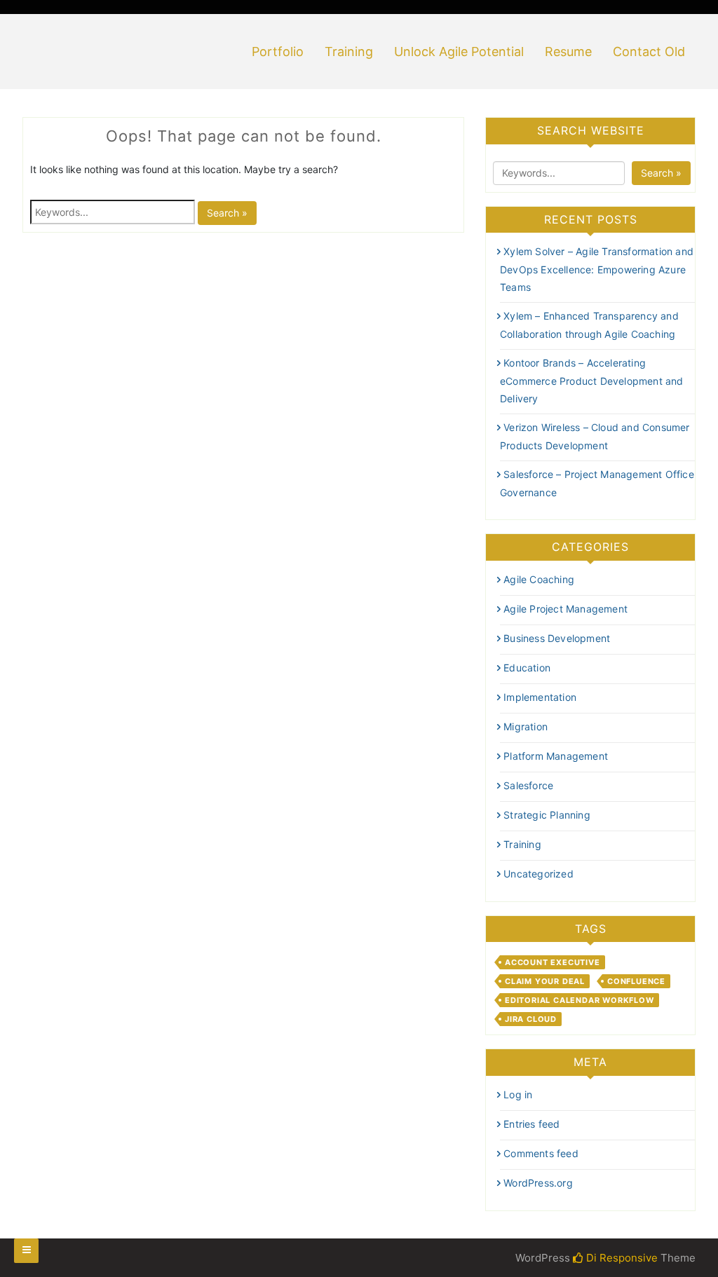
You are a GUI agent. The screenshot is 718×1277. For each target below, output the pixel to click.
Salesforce (528, 785)
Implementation (539, 697)
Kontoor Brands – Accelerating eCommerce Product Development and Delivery (592, 380)
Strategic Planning (546, 815)
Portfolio (278, 51)
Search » (227, 213)
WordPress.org (538, 1183)
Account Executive (552, 962)
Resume (568, 51)
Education (526, 668)
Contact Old (649, 51)
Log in (517, 1094)
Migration (525, 726)
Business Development (556, 638)
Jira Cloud (531, 1019)
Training (349, 51)
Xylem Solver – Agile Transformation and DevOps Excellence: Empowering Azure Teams (596, 269)
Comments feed (540, 1153)
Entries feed (531, 1124)
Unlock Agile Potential (459, 51)
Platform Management (555, 756)
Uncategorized (538, 874)
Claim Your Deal (545, 981)
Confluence (636, 981)
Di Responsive (620, 1257)
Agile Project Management (565, 609)
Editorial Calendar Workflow (579, 1000)
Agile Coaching (538, 579)
